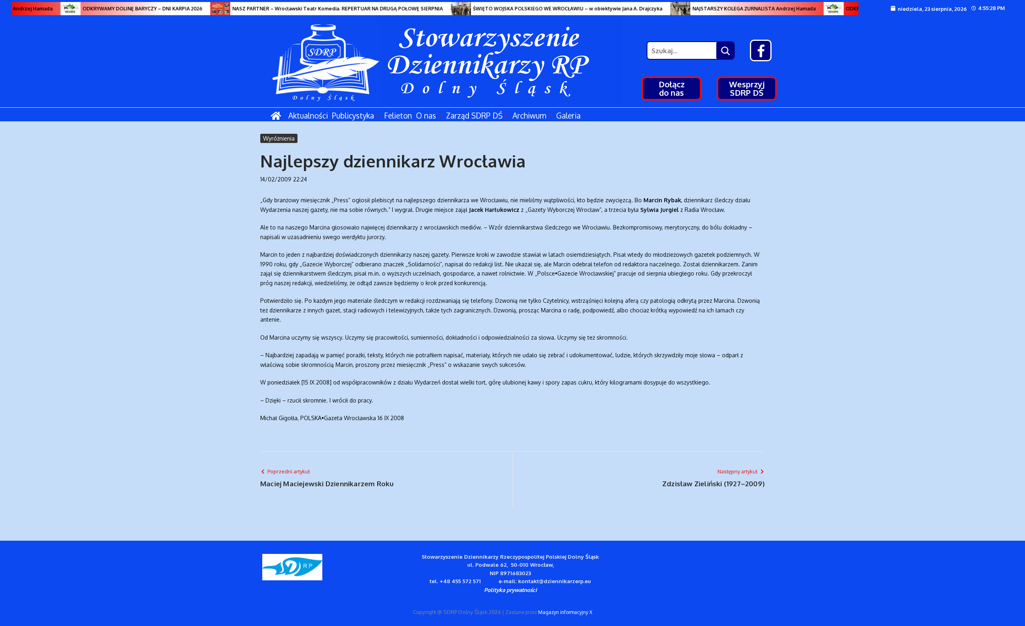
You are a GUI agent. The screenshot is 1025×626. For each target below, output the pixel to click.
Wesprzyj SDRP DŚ (747, 88)
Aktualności (308, 115)
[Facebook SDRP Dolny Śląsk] (761, 50)
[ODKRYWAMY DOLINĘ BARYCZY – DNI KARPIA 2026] (61, 8)
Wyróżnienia (279, 138)
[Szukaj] (725, 50)
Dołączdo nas (672, 88)
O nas (426, 115)
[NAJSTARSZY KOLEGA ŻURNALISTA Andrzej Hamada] (671, 8)
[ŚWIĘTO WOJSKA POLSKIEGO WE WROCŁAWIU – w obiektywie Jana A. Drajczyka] (452, 8)
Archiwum (529, 115)
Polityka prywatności (510, 589)
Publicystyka (353, 115)
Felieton (398, 115)
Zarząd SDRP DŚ (474, 115)
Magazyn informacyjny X (565, 612)
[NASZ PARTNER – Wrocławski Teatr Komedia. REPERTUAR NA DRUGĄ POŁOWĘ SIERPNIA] (211, 8)
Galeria (568, 115)
